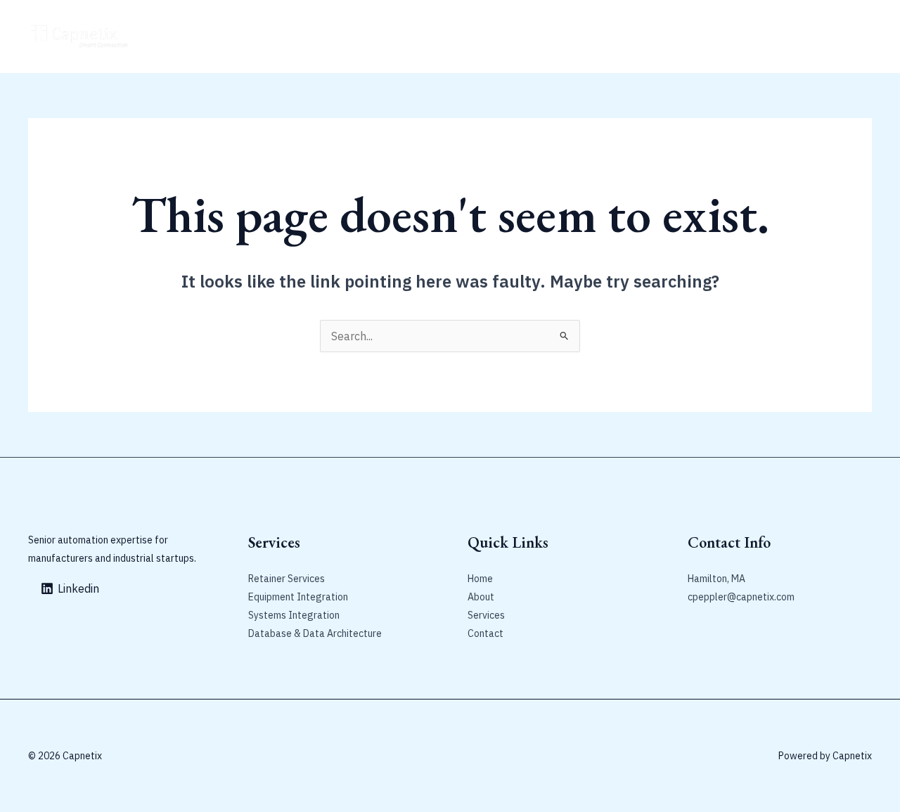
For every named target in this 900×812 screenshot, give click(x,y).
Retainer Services (286, 36)
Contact (442, 36)
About (214, 36)
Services (486, 615)
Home (169, 36)
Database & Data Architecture (315, 633)
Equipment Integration (298, 597)
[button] (800, 36)
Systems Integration (294, 615)
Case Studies (375, 36)
